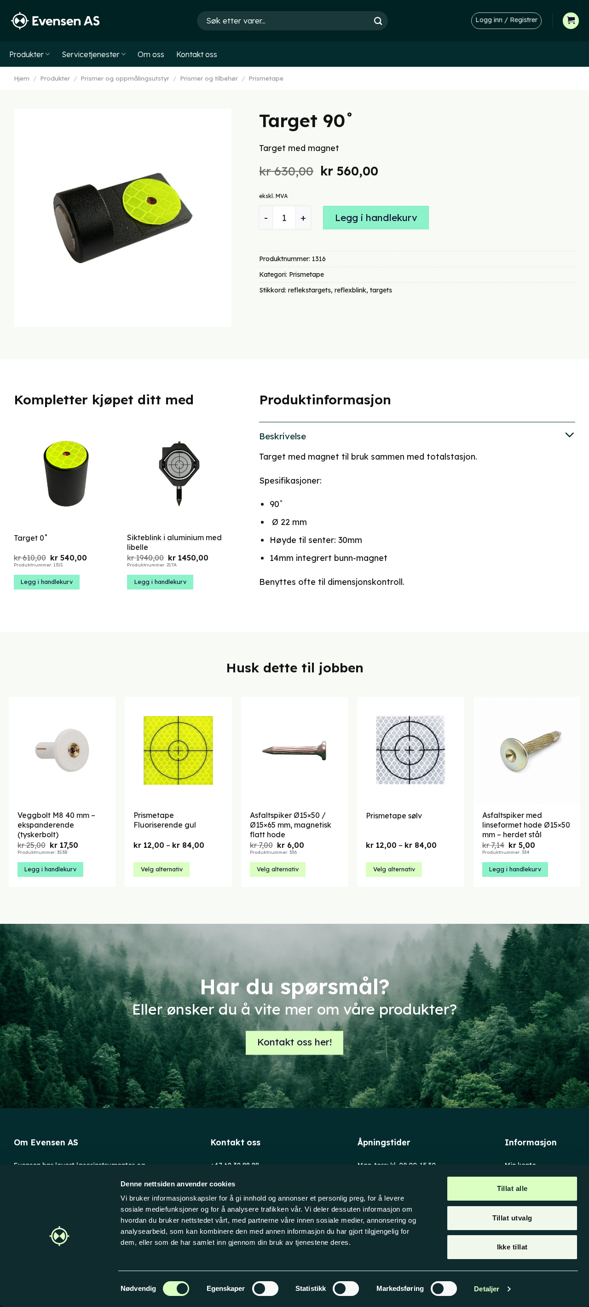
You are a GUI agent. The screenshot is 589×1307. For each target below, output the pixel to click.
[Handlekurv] (571, 20)
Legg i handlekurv (376, 217)
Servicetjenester (91, 54)
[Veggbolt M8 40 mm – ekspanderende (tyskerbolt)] (62, 750)
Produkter (26, 54)
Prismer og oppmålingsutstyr (125, 78)
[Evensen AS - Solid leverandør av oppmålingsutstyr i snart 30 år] (55, 20)
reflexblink (350, 290)
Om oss (151, 54)
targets (381, 290)
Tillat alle (512, 1188)
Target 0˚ (31, 538)
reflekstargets (309, 290)
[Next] (231, 514)
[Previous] (14, 514)
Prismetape (265, 78)
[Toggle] (417, 435)
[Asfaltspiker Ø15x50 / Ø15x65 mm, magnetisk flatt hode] (294, 750)
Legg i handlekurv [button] (47, 581)
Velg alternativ (162, 869)
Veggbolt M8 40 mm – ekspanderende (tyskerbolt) (56, 825)
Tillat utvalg (512, 1218)
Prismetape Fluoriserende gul (164, 820)
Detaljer (486, 1289)
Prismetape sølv (394, 815)
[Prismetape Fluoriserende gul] (178, 750)
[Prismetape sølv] (410, 750)
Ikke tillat (512, 1247)
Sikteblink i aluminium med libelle (174, 542)
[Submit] (378, 20)
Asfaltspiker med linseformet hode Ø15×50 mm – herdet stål (526, 825)
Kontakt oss (196, 54)
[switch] (265, 1288)
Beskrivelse (282, 436)
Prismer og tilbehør (209, 78)
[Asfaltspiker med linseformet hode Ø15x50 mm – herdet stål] (527, 750)
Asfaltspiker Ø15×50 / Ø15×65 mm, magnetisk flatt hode (290, 825)
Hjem (21, 78)
